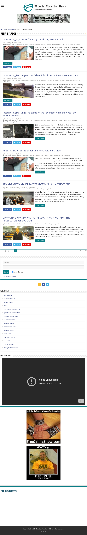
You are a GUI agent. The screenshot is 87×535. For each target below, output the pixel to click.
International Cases (20, 189)
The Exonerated (9, 344)
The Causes (11, 29)
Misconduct (6, 122)
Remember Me (18, 272)
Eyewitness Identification (25, 44)
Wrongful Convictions (74, 44)
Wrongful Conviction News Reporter (14, 187)
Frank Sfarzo (7, 224)
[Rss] (39, 284)
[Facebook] (43, 284)
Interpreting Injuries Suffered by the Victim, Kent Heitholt (33, 39)
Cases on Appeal (9, 44)
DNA (16, 44)
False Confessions (52, 44)
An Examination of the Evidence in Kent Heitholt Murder (32, 150)
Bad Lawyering (8, 295)
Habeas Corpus (59, 80)
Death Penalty (8, 302)
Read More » (7, 63)
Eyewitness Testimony (39, 44)
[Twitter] (47, 284)
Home (4, 29)
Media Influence (62, 44)
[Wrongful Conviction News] (43, 6)
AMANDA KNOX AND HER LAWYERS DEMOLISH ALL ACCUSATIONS (36, 184)
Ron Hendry (7, 42)
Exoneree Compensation (12, 309)
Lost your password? (9, 276)
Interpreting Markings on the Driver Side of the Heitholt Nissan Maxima (40, 75)
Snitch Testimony (9, 337)
